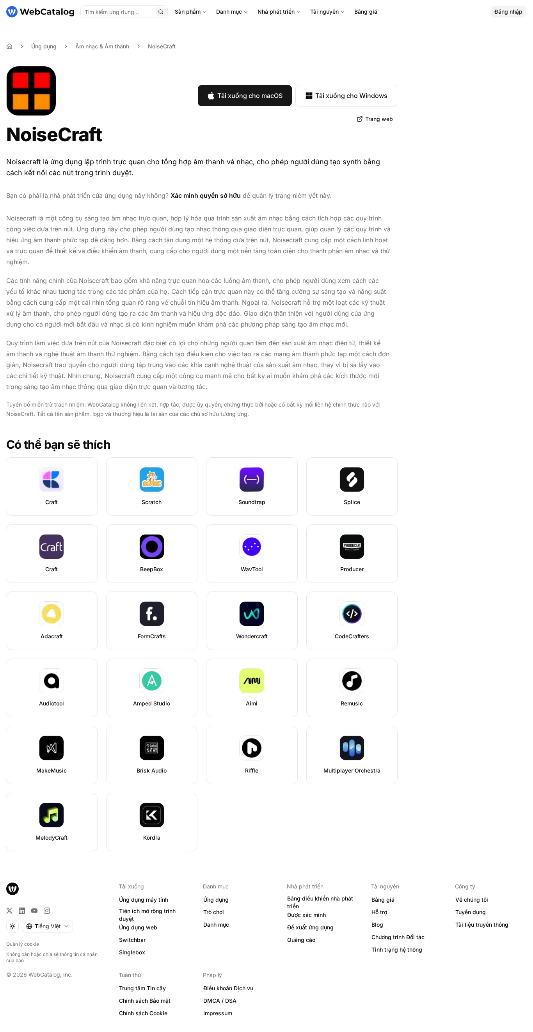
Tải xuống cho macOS (249, 95)
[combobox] (47, 926)
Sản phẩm (188, 11)
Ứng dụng (44, 46)
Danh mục (229, 11)
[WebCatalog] (12, 889)
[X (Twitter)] (9, 911)
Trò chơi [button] (213, 912)
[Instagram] (47, 911)
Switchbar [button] (132, 939)
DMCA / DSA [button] (219, 1000)
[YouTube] (34, 911)
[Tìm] (160, 11)
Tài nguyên (324, 11)
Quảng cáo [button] (301, 939)
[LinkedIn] (22, 911)
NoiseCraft (162, 46)
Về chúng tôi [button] (471, 899)
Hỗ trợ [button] (379, 912)
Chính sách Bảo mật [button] (145, 1000)
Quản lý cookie (22, 944)
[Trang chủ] (40, 11)
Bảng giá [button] (382, 899)
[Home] (9, 46)
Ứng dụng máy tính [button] (143, 899)
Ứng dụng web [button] (138, 927)
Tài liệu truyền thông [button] (481, 924)
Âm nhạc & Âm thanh (102, 46)
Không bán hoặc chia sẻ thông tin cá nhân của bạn (52, 957)
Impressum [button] (217, 1013)
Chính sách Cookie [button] (143, 1013)
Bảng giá (365, 11)
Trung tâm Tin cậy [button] (142, 988)
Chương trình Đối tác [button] (398, 937)
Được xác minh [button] (306, 914)
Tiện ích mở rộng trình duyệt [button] (147, 915)
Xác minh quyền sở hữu (206, 195)
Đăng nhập (508, 11)
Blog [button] (377, 924)
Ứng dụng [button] (216, 899)
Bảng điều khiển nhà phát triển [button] (320, 902)
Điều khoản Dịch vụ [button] (228, 988)
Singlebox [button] (132, 952)
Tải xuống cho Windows (351, 95)
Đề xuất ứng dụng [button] (310, 927)
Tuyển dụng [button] (470, 912)
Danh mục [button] (216, 924)
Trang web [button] (379, 118)
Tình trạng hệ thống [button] (396, 949)
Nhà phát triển (276, 11)
